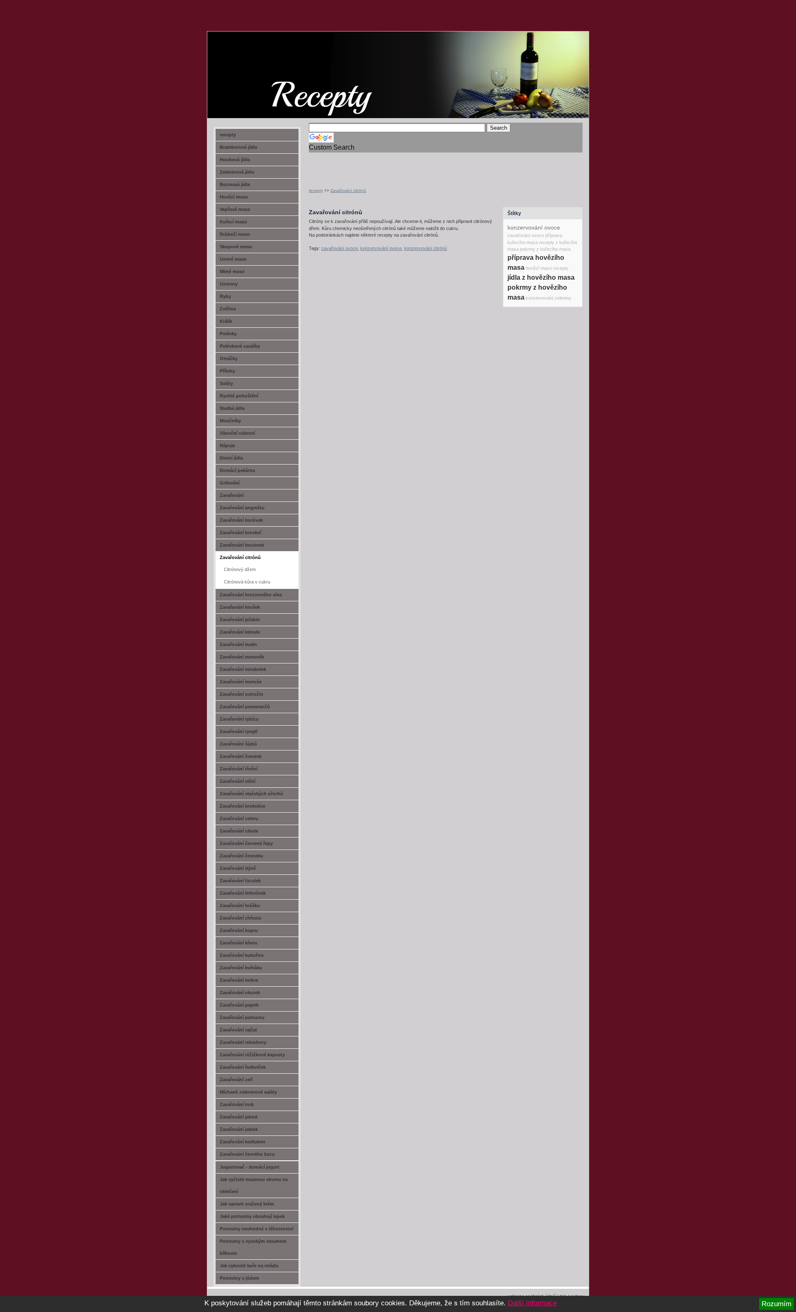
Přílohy (227, 370)
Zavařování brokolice (242, 806)
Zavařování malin (238, 644)
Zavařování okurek (240, 992)
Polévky (228, 333)
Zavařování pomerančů (245, 706)
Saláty (226, 383)
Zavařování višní (237, 781)
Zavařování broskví (240, 532)
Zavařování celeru (239, 818)
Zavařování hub (237, 1104)
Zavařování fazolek (240, 880)
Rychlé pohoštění (239, 395)
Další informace (532, 1303)
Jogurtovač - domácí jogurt (249, 1166)
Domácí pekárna (237, 470)
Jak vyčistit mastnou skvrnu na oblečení (254, 1185)
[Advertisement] (406, 165)
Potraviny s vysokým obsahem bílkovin (253, 1247)
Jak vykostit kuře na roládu (249, 1265)
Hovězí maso (234, 196)
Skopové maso (236, 246)
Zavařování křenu (238, 942)
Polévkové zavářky (240, 346)
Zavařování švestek (241, 756)
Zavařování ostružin (241, 694)
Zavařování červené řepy (246, 843)
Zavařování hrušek (240, 607)
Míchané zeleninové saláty (248, 1091)
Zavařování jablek (239, 1129)
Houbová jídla (235, 159)
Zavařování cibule (239, 830)
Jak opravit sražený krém (247, 1203)
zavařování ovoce (339, 248)
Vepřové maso (235, 209)
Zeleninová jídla (237, 171)
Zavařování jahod (238, 1116)
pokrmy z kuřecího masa (545, 249)
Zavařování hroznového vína (251, 594)
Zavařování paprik (239, 1004)
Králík (226, 321)
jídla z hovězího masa (541, 277)
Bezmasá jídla (235, 184)
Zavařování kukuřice (242, 955)
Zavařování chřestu (241, 917)
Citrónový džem (240, 569)
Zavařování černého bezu (247, 1154)
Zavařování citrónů (348, 190)
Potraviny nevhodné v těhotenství (257, 1228)
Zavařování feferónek (243, 893)
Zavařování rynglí (238, 731)
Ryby (225, 296)
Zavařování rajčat (238, 1029)
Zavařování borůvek (241, 520)
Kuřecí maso (233, 221)
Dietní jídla (231, 457)
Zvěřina (228, 308)
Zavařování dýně (238, 868)
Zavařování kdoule (240, 631)
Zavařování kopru (239, 930)
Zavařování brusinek (242, 544)
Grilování (230, 482)
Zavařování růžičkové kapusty (252, 1054)
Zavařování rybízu (239, 719)
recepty (316, 190)
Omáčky (229, 358)
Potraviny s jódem (239, 1278)
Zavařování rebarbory (243, 1042)
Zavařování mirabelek (243, 669)
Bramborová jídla (238, 147)
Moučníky (230, 420)
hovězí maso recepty (547, 268)
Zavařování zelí (236, 1079)
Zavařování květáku (241, 967)
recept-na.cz (255, 62)
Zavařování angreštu (242, 507)
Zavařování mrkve (239, 980)
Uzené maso (233, 259)
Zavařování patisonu (242, 1017)
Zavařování (232, 495)
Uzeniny (229, 283)
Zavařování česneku (241, 855)
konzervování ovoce (381, 248)
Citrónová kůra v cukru (247, 581)
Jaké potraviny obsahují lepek (252, 1216)
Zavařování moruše (241, 681)
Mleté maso (232, 271)
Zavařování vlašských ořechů (251, 793)
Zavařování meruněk (242, 656)
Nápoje (227, 445)
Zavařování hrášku (240, 905)
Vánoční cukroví (237, 433)
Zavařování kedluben (242, 1141)
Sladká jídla (232, 408)
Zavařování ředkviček (243, 1067)
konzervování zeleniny (548, 297)
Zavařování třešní (238, 768)
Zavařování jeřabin (240, 619)
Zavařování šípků (238, 743)
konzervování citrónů (425, 248)
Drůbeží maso (235, 234)
